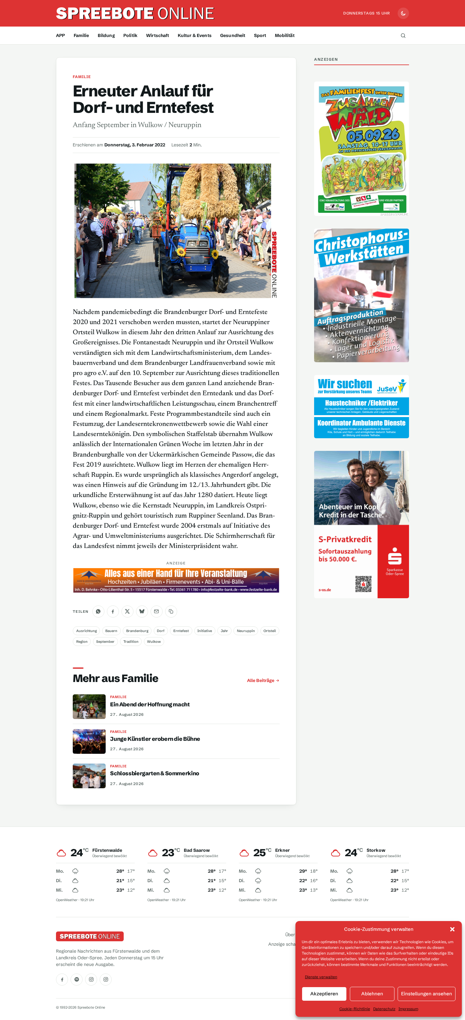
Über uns (294, 935)
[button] (452, 929)
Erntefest (181, 631)
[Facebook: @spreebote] (62, 980)
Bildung (106, 35)
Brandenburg (137, 631)
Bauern (111, 631)
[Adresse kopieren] (171, 611)
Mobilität (284, 35)
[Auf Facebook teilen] (113, 611)
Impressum (408, 1008)
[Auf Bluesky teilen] (142, 611)
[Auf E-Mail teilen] (157, 611)
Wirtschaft (157, 35)
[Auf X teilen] (127, 611)
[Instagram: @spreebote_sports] (106, 980)
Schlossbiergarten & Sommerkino (154, 773)
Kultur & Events (195, 35)
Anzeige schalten (286, 944)
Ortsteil (270, 631)
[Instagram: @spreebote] (91, 980)
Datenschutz (384, 1008)
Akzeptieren (324, 994)
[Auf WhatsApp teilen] (98, 611)
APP (60, 35)
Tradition (131, 641)
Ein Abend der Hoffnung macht (149, 704)
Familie (81, 35)
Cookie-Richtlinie (354, 1008)
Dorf (160, 631)
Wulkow (154, 641)
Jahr (224, 631)
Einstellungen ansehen (426, 994)
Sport (260, 35)
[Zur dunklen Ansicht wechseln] (403, 13)
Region (82, 641)
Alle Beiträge (260, 680)
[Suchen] (403, 35)
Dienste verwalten (321, 976)
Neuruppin (246, 631)
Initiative (204, 631)
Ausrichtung (86, 631)
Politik (130, 35)
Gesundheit (232, 35)
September (105, 641)
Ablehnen (372, 994)
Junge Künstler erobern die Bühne (155, 738)
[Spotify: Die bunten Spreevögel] (77, 980)
